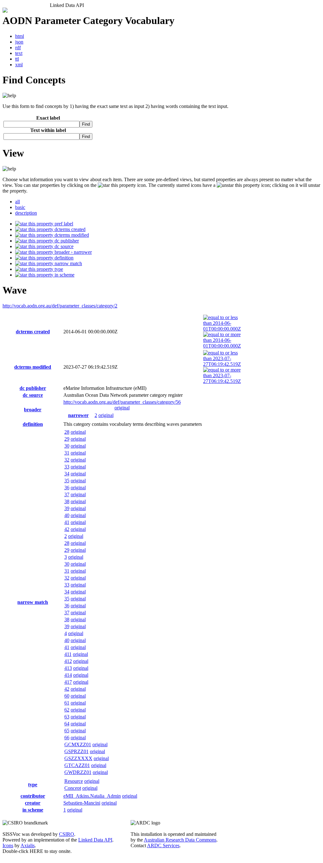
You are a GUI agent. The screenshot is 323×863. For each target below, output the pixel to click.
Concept (72, 788)
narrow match (67, 263)
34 (66, 473)
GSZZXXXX (78, 758)
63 (66, 716)
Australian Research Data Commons (180, 839)
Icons (8, 845)
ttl (17, 59)
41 (66, 522)
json (19, 42)
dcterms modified (71, 235)
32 (66, 459)
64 (66, 723)
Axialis (28, 845)
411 (68, 654)
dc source (63, 246)
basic (20, 207)
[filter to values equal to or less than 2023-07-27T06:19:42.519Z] (222, 364)
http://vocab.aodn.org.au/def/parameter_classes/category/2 (60, 305)
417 (68, 682)
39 (66, 508)
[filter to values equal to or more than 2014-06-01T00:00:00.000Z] (222, 345)
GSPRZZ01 (76, 751)
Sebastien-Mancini (81, 803)
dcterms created (69, 229)
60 (66, 696)
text (18, 53)
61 (66, 702)
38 (66, 501)
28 (66, 432)
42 (66, 529)
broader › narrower (72, 252)
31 (66, 452)
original (122, 407)
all (17, 201)
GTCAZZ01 (77, 765)
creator (32, 803)
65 (66, 730)
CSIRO (66, 834)
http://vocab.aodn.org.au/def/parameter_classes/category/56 (122, 402)
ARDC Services (163, 845)
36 (66, 487)
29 (66, 439)
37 (66, 494)
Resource (73, 781)
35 (66, 480)
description (26, 213)
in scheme (63, 274)
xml (19, 64)
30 (66, 446)
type (58, 269)
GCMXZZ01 (77, 744)
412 (68, 661)
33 (66, 466)
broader (32, 409)
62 (66, 709)
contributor (33, 796)
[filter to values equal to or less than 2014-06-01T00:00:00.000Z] (222, 328)
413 (68, 668)
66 (66, 737)
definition (63, 257)
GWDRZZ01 (77, 772)
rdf (18, 47)
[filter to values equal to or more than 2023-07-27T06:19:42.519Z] (222, 381)
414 (68, 675)
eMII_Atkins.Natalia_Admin (92, 796)
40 (66, 515)
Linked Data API (95, 839)
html (19, 36)
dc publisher (66, 240)
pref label (63, 223)
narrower (78, 415)
